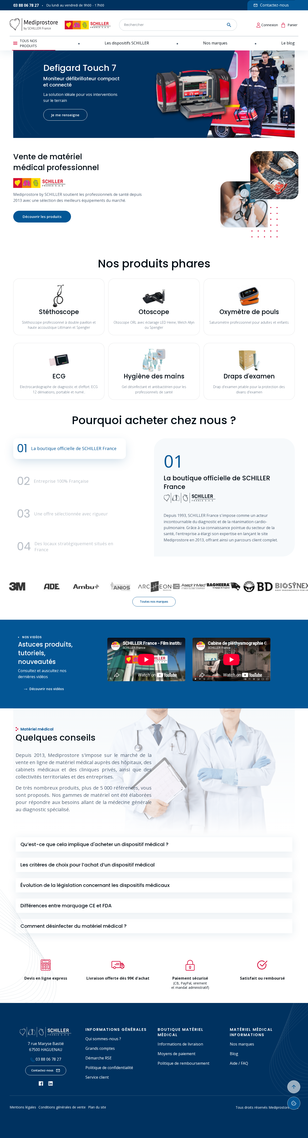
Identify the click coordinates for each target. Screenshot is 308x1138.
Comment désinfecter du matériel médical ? (73, 926)
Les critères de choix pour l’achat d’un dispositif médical (87, 864)
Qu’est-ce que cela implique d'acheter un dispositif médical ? (94, 844)
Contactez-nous (42, 1070)
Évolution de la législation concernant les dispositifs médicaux (95, 885)
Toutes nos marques (154, 602)
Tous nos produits (28, 43)
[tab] (154, 844)
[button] (69, 448)
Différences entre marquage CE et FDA (66, 905)
